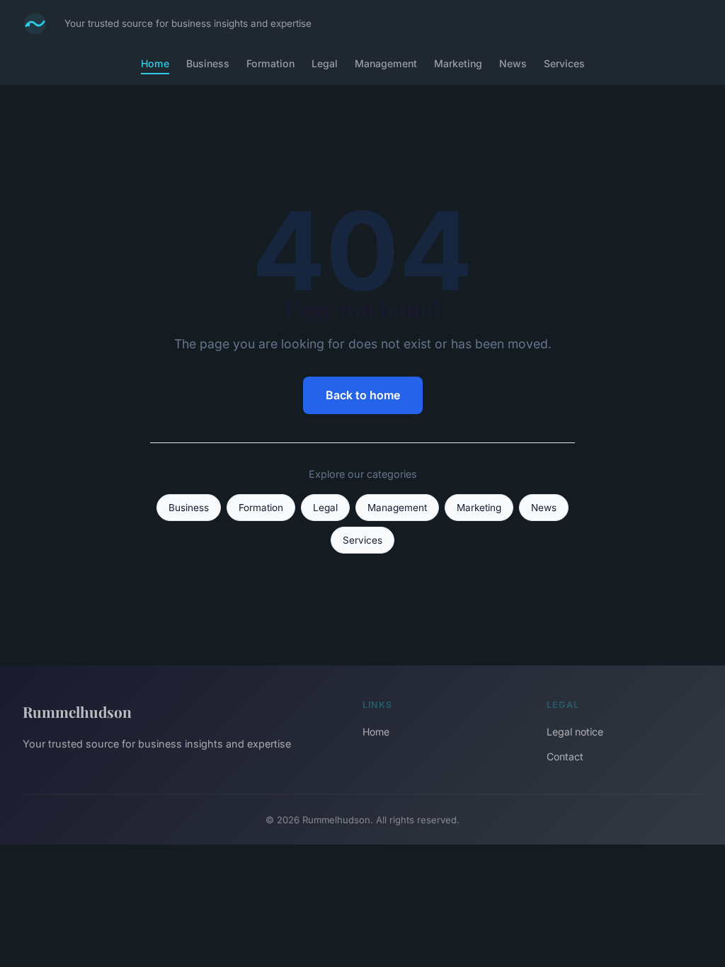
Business (207, 63)
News (513, 63)
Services (564, 63)
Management (386, 63)
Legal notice (575, 732)
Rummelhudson (77, 711)
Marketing (458, 63)
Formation (270, 63)
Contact (565, 756)
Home (155, 63)
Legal (325, 63)
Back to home (363, 395)
